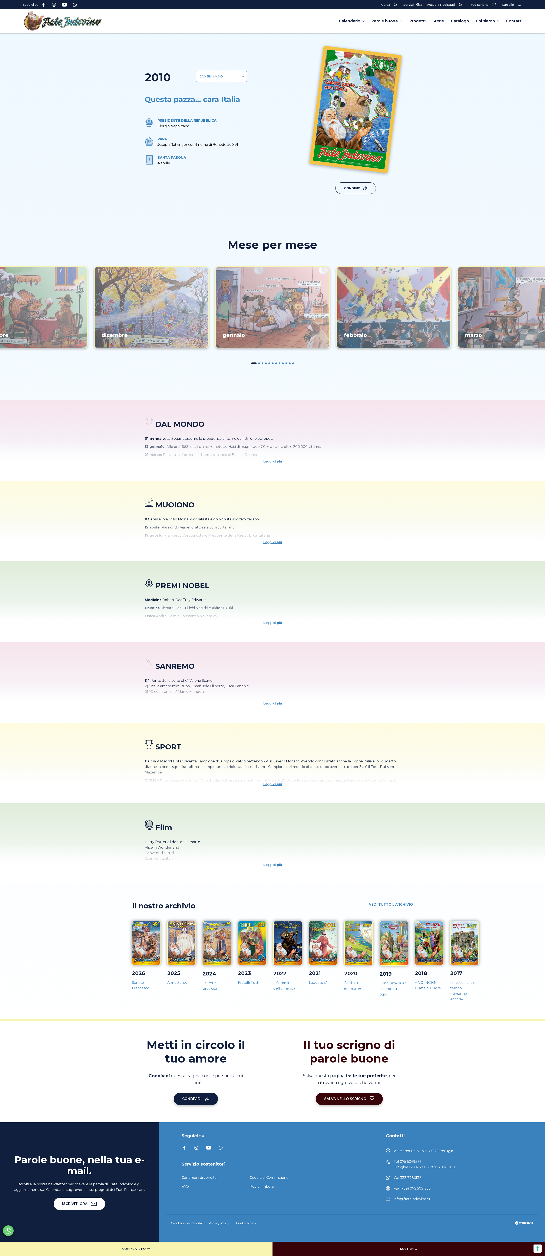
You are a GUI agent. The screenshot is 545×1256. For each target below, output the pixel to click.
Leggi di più (272, 461)
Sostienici (408, 1249)
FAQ (185, 1186)
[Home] (91, 21)
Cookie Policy (246, 1223)
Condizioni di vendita (199, 1178)
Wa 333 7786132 (407, 1178)
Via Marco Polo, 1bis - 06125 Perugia (423, 1151)
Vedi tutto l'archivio (391, 904)
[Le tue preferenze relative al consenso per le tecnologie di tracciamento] (538, 1249)
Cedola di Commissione (269, 1178)
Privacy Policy (219, 1223)
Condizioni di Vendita (186, 1223)
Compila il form (136, 1249)
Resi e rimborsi (262, 1186)
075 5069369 (411, 1162)
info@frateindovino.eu (413, 1199)
